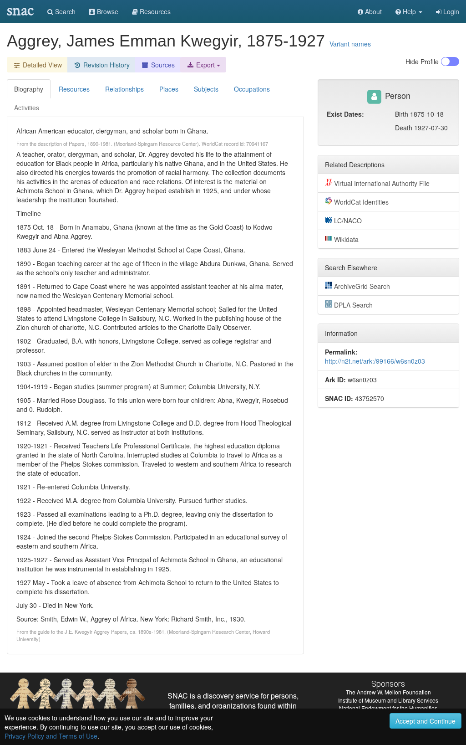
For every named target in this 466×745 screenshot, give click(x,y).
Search (64, 11)
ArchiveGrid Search (362, 286)
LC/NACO (348, 220)
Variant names (350, 43)
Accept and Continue (425, 720)
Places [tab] (168, 88)
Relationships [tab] (124, 88)
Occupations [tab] (252, 88)
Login (450, 11)
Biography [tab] (28, 88)
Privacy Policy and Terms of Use (51, 735)
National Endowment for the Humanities (388, 708)
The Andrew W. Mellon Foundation (388, 692)
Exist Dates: (345, 113)
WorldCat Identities (361, 201)
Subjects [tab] (206, 88)
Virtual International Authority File (382, 183)
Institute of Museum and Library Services (388, 700)
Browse (106, 11)
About (372, 11)
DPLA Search (353, 304)
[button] (409, 11)
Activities (26, 107)
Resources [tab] (74, 88)
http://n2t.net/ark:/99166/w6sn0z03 (375, 360)
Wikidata (346, 239)
